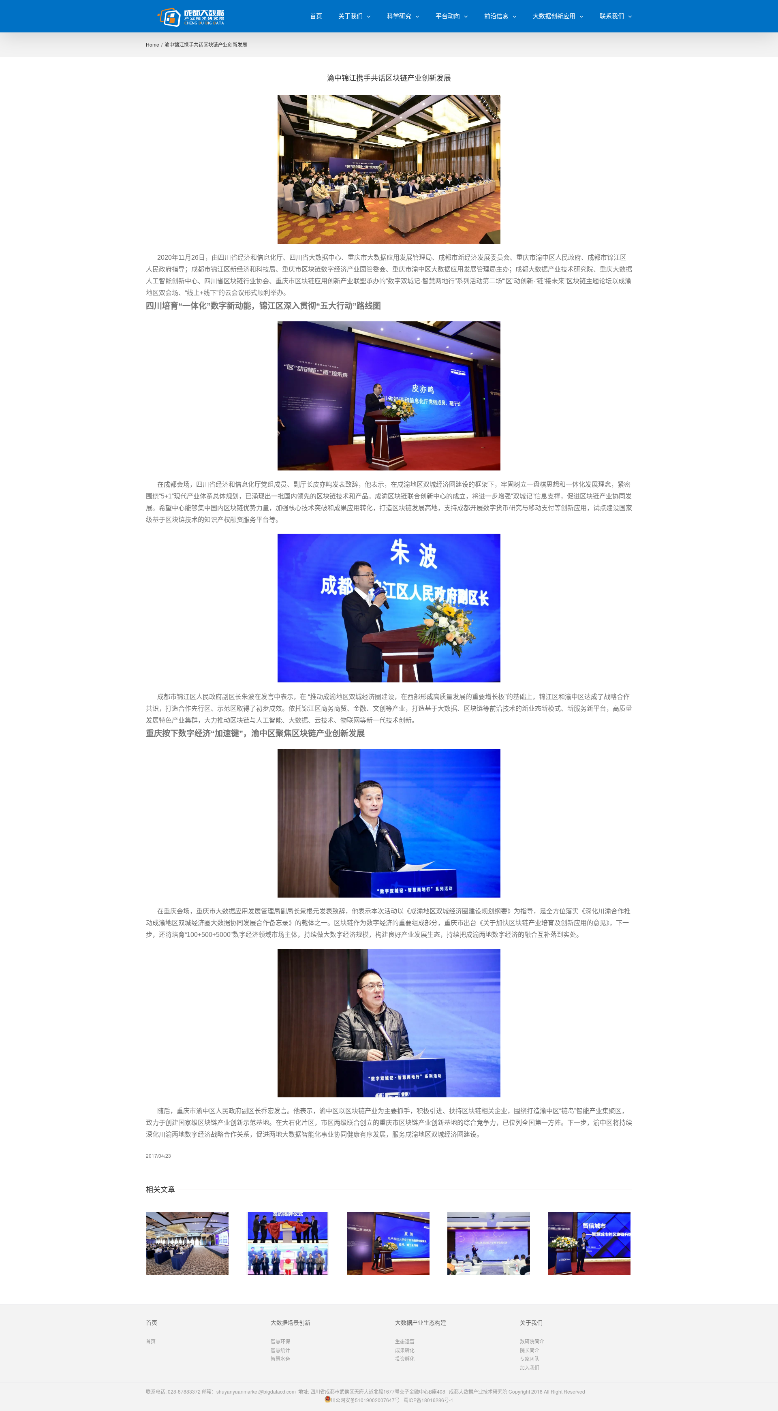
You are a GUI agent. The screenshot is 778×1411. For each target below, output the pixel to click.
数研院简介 (532, 1341)
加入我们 (529, 1367)
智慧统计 (280, 1350)
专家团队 (529, 1358)
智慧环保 (280, 1341)
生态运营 (405, 1341)
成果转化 (405, 1350)
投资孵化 (405, 1358)
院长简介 (529, 1350)
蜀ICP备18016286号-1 (428, 1399)
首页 (151, 1341)
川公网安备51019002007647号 (365, 1399)
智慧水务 (280, 1358)
